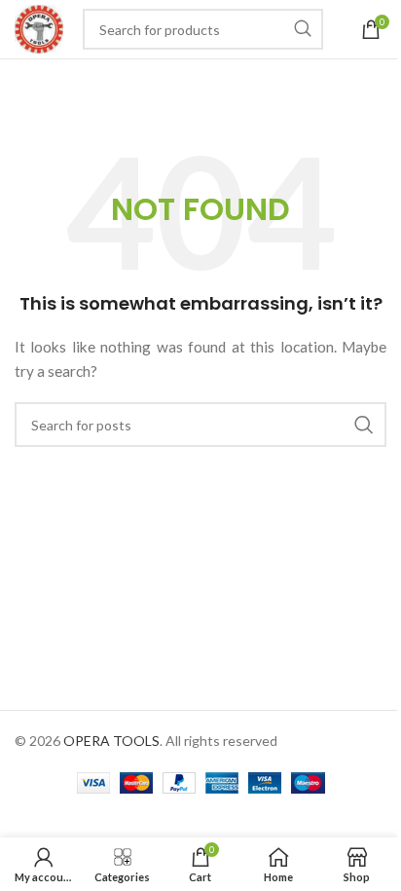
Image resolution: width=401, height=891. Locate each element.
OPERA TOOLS (111, 740)
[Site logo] (39, 27)
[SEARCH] (302, 29)
